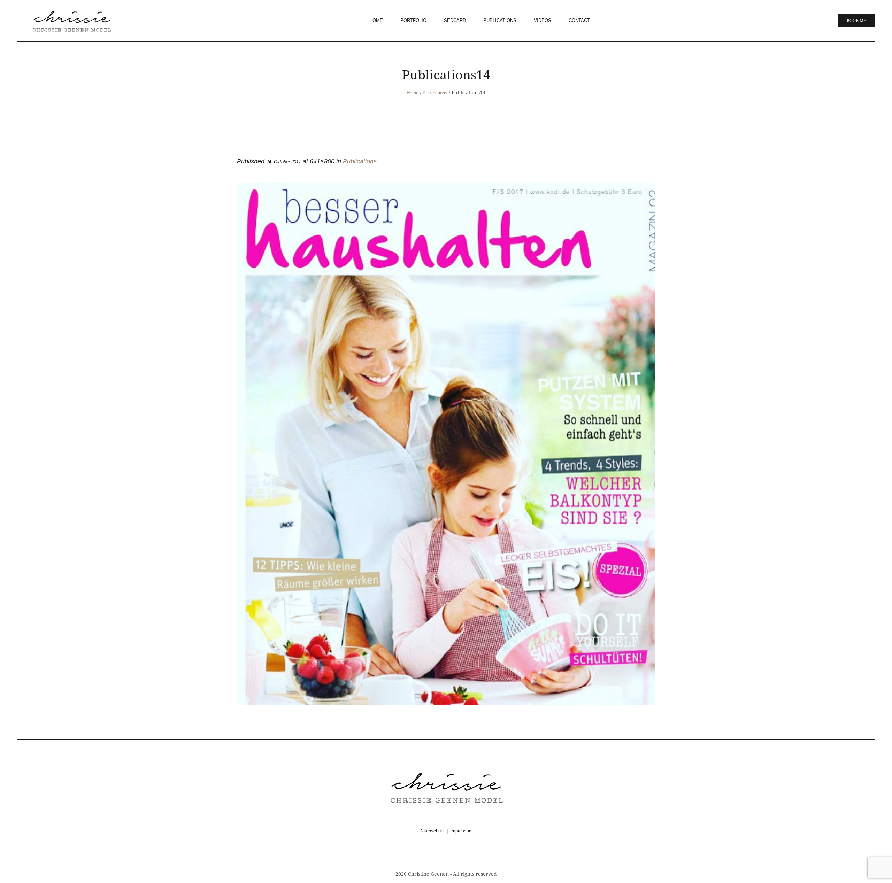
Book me (856, 20)
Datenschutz (432, 831)
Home (412, 92)
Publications (435, 92)
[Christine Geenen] (446, 787)
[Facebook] (437, 854)
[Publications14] (446, 444)
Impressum (461, 831)
